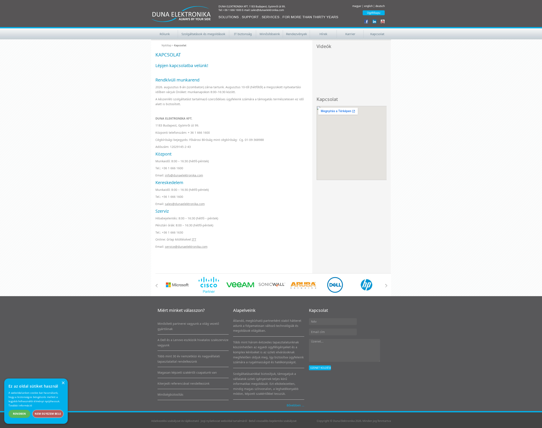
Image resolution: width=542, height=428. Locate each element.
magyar (356, 6)
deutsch (380, 6)
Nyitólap (166, 45)
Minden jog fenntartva (376, 421)
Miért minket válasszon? (181, 310)
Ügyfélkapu (373, 13)
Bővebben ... (295, 405)
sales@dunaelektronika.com (185, 204)
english (368, 6)
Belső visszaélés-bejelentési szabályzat (273, 421)
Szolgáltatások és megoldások (203, 34)
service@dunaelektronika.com (186, 247)
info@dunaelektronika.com (184, 175)
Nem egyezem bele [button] (48, 414)
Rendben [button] (19, 414)
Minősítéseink (270, 34)
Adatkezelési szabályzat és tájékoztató (175, 421)
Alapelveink (244, 310)
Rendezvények (296, 34)
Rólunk (165, 34)
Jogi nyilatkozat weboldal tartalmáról (224, 421)
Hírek (323, 34)
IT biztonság (243, 34)
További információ (20, 405)
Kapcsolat (377, 34)
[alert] (36, 401)
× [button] (63, 383)
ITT (194, 239)
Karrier (350, 34)
